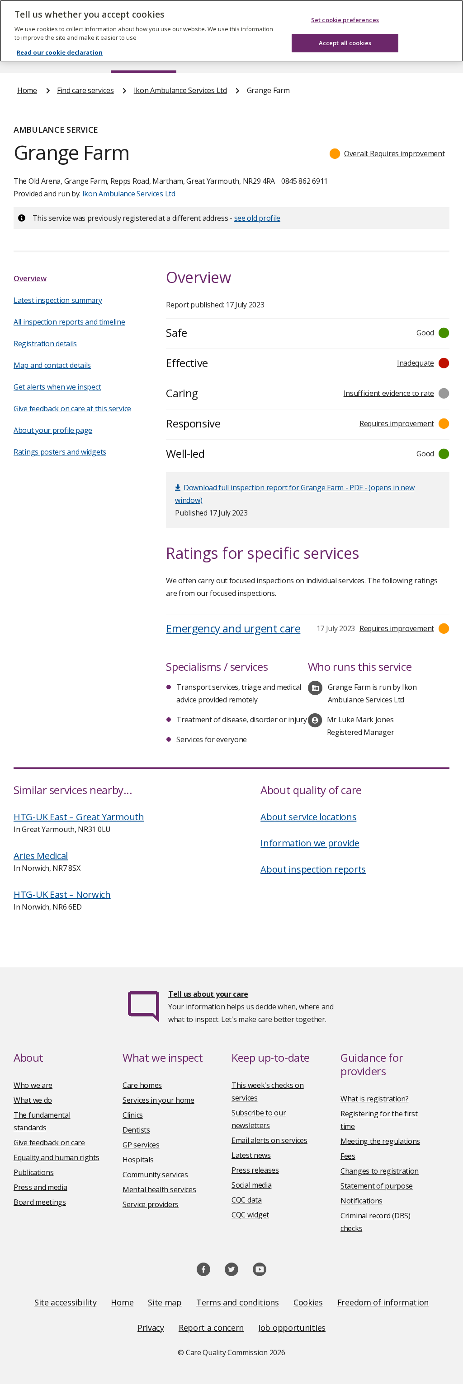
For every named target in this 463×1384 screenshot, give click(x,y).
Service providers (151, 1204)
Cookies (308, 1302)
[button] (387, 153)
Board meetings (40, 1202)
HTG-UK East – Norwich (62, 894)
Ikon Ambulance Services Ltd (180, 90)
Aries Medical (41, 856)
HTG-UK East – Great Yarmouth (79, 817)
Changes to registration (379, 1171)
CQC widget (250, 1215)
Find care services (85, 90)
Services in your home (158, 1100)
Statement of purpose (376, 1186)
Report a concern (211, 1327)
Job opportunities (292, 1327)
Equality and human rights (56, 1157)
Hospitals (138, 1160)
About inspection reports (313, 869)
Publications (33, 1172)
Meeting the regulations (380, 1141)
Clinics (133, 1115)
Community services (155, 1175)
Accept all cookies (345, 43)
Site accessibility (65, 1302)
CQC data (247, 1200)
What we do (33, 1100)
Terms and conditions (237, 1302)
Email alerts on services (269, 1140)
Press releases (255, 1170)
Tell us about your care (208, 994)
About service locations (308, 817)
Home (27, 90)
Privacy (150, 1327)
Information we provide (309, 843)
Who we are (33, 1085)
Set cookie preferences (345, 20)
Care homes (142, 1085)
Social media (251, 1185)
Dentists (136, 1130)
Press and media (40, 1187)
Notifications (361, 1201)
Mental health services (159, 1189)
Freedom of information (383, 1302)
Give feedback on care (49, 1142)
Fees (347, 1156)
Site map (165, 1302)
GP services (141, 1145)
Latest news (251, 1155)
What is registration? (374, 1099)
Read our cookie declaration (60, 52)
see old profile (257, 218)
